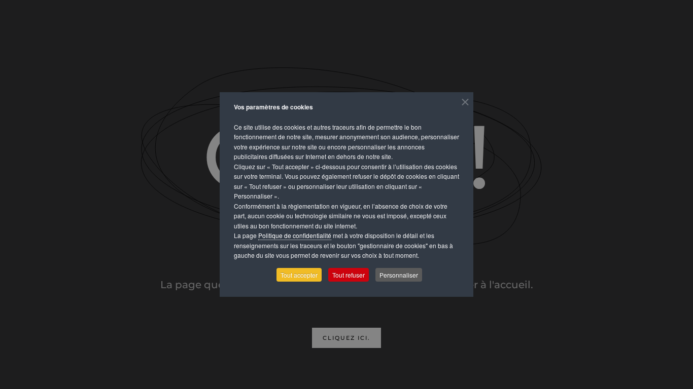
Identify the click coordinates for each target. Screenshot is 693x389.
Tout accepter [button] (299, 274)
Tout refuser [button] (348, 274)
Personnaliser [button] (398, 274)
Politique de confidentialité (294, 235)
